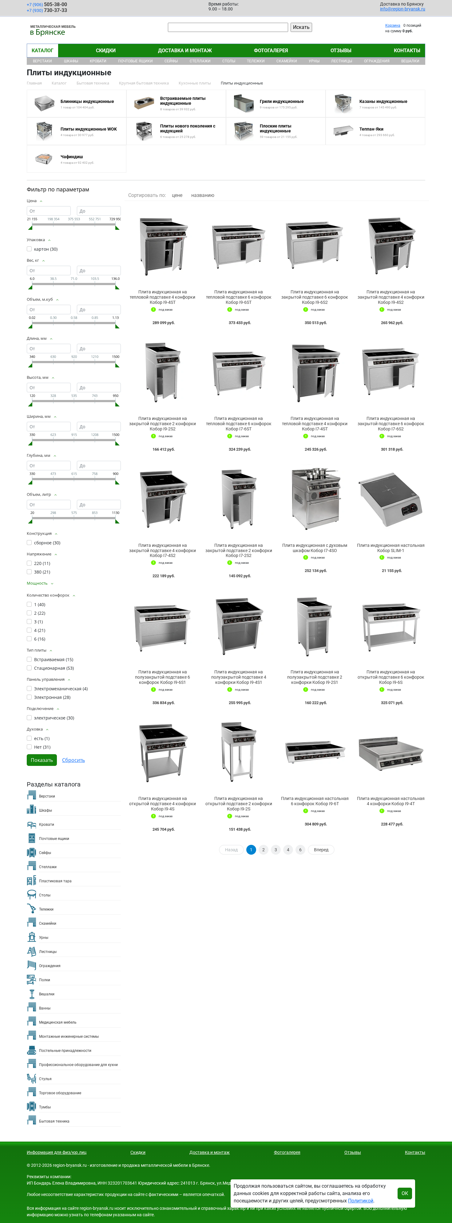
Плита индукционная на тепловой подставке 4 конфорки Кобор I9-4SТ (162, 297)
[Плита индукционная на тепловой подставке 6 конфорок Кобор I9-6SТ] (239, 245)
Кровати (98, 61)
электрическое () (54, 718)
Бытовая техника (54, 1121)
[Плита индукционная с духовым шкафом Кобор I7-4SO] (315, 498)
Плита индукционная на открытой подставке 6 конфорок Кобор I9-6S (391, 677)
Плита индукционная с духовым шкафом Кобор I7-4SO (314, 548)
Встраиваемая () (53, 659)
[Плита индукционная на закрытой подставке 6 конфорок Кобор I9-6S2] (315, 245)
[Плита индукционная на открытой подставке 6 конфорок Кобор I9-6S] (391, 625)
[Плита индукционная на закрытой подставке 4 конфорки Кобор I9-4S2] (391, 245)
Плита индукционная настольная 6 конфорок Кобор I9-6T (315, 801)
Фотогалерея (271, 50)
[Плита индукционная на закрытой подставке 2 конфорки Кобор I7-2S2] (239, 498)
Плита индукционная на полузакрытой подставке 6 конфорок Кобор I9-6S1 (162, 677)
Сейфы (171, 61)
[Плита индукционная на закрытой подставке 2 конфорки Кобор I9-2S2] (163, 372)
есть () (42, 738)
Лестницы (341, 61)
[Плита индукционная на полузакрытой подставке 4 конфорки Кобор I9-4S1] (239, 625)
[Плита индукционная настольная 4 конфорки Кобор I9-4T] (391, 752)
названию (202, 195)
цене (177, 195)
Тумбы (45, 1107)
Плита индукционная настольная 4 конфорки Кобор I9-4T (391, 801)
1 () (39, 604)
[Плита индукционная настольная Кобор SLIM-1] (391, 498)
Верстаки (42, 61)
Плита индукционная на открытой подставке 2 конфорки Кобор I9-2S (238, 803)
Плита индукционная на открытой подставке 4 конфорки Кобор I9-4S (162, 803)
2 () (39, 613)
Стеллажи (200, 61)
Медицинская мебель (58, 1022)
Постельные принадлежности (65, 1051)
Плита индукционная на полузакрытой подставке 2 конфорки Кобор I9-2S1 (314, 677)
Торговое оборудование (60, 1093)
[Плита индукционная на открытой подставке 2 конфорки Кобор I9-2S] (239, 752)
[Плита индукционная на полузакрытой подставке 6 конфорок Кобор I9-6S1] (163, 625)
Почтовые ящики (135, 61)
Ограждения (377, 61)
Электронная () (52, 697)
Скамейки (286, 61)
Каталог (43, 50)
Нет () (42, 747)
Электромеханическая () (61, 689)
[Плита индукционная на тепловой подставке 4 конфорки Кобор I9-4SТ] (163, 245)
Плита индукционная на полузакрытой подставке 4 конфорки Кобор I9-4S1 (238, 677)
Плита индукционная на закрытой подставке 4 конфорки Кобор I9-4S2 (391, 297)
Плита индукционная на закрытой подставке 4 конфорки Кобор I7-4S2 (162, 550)
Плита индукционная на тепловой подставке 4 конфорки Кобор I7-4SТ (314, 423)
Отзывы (341, 50)
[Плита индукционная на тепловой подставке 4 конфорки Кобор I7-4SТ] (315, 372)
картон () (45, 249)
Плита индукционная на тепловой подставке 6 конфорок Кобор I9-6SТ (239, 297)
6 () (39, 639)
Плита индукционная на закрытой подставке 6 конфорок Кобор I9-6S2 (314, 297)
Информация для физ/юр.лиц (56, 1152)
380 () (42, 572)
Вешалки (410, 61)
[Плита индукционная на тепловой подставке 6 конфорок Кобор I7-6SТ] (239, 372)
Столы (228, 61)
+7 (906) (47, 4)
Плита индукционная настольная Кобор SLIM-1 (391, 548)
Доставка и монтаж (185, 50)
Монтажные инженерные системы (69, 1036)
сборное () (47, 543)
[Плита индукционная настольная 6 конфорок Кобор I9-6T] (315, 752)
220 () (42, 563)
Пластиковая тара (55, 881)
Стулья (45, 1079)
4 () (39, 630)
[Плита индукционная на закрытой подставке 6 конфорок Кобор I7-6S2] (391, 372)
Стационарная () (54, 668)
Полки (44, 980)
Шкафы (71, 61)
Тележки (256, 61)
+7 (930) (47, 10)
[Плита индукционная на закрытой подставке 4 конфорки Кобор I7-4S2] (163, 498)
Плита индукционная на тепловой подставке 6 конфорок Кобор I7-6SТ (239, 423)
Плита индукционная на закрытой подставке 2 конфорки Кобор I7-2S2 (238, 550)
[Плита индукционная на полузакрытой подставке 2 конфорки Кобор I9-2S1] (315, 625)
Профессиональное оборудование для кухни (78, 1065)
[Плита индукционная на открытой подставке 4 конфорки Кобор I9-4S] (163, 752)
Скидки (106, 50)
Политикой (360, 1201)
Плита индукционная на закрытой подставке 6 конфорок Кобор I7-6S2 (391, 423)
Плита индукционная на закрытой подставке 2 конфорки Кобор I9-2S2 (162, 423)
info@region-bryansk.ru (402, 8)
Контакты (407, 50)
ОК (405, 1193)
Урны (314, 61)
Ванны (44, 1008)
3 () (38, 622)
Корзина (392, 25)
